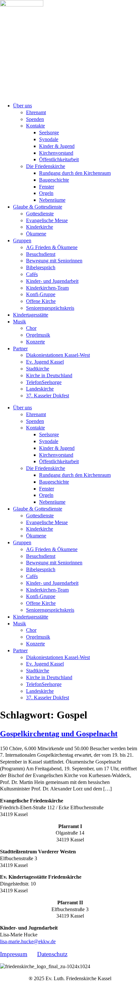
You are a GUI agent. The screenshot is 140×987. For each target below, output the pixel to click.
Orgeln (46, 193)
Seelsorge (49, 132)
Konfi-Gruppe (40, 294)
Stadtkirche (37, 368)
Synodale (48, 139)
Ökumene (36, 233)
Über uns (22, 105)
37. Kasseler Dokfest (47, 395)
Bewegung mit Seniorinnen (54, 260)
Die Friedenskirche (45, 166)
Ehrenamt (36, 112)
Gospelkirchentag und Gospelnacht (59, 733)
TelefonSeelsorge (44, 382)
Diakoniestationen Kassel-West (58, 355)
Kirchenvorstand (56, 153)
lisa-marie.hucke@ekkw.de (28, 941)
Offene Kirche (41, 301)
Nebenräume (52, 200)
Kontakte (35, 125)
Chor (31, 328)
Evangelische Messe (47, 220)
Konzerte (35, 341)
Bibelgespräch (40, 267)
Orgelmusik (38, 335)
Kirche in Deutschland (49, 375)
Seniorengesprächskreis (50, 308)
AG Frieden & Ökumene (51, 247)
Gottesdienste (40, 213)
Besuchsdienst (40, 254)
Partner (20, 348)
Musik (19, 321)
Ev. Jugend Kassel (45, 362)
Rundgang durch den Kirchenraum (75, 173)
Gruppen (22, 240)
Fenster (46, 186)
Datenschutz (52, 954)
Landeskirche (40, 388)
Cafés (32, 274)
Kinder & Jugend (57, 146)
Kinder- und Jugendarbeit (52, 281)
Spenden (35, 119)
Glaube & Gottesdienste (37, 207)
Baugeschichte (54, 180)
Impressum (13, 954)
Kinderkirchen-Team (47, 288)
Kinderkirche (39, 227)
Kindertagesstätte (30, 315)
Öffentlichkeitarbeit (59, 159)
